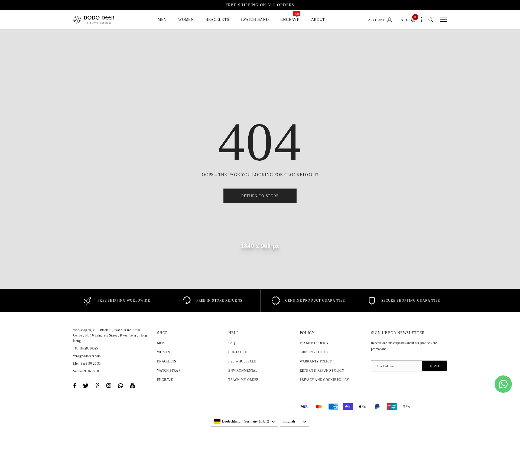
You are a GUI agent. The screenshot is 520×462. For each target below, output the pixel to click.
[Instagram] (108, 385)
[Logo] (98, 19)
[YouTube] (132, 385)
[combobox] (244, 421)
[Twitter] (86, 385)
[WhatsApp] (120, 385)
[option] (117, 300)
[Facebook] (74, 385)
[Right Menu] (443, 20)
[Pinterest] (97, 385)
